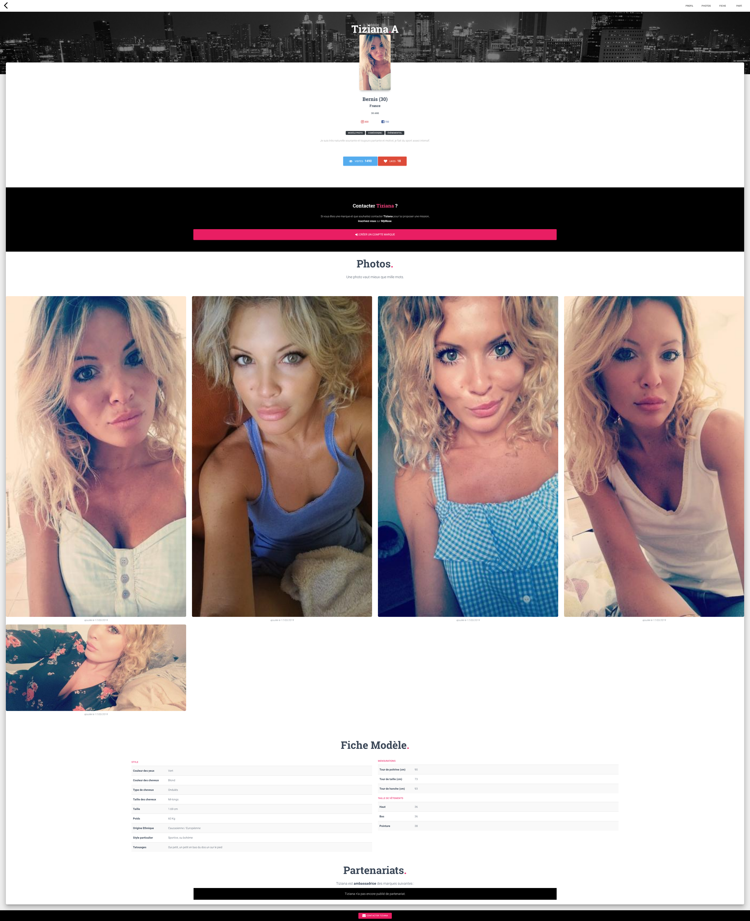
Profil (689, 5)
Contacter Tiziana (377, 915)
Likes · (395, 161)
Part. (739, 5)
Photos (706, 5)
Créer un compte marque (377, 234)
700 (386, 121)
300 (366, 121)
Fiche (722, 5)
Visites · (363, 161)
